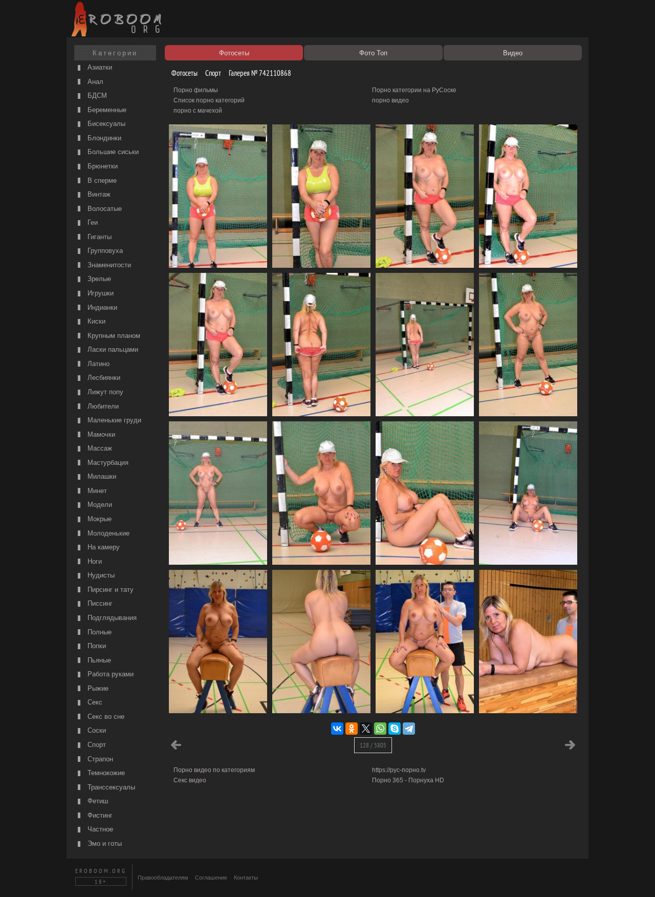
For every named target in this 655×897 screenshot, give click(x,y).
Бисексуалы (105, 123)
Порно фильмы (195, 90)
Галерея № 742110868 (259, 73)
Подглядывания (111, 618)
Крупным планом (112, 335)
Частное (99, 829)
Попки (95, 646)
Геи (91, 222)
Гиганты (98, 237)
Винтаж (98, 194)
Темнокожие (105, 773)
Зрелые (98, 279)
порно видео (390, 100)
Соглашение (211, 877)
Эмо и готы (103, 843)
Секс (93, 702)
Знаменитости (108, 265)
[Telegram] (409, 728)
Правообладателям (163, 877)
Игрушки (99, 293)
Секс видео (189, 780)
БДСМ (96, 95)
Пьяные (98, 660)
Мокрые (98, 519)
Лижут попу (104, 392)
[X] (366, 728)
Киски (95, 321)
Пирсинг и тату (109, 589)
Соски (95, 730)
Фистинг (99, 815)
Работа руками (109, 674)
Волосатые (103, 208)
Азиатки (98, 67)
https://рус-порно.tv (399, 770)
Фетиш (96, 801)
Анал (94, 82)
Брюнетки (101, 166)
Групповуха (104, 250)
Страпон (99, 759)
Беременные (105, 110)
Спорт (95, 745)
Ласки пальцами (111, 349)
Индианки (101, 307)
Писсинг (99, 603)
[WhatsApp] (380, 728)
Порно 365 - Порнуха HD (408, 780)
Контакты (246, 877)
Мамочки (100, 434)
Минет (96, 491)
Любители (102, 406)
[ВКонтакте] (337, 728)
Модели (98, 504)
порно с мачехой (197, 110)
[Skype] (394, 728)
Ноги (93, 561)
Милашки (100, 476)
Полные (98, 632)
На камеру (102, 547)
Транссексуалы (110, 787)
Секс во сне (104, 716)
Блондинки (103, 138)
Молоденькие (107, 533)
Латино (97, 364)
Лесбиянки (102, 377)
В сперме (101, 180)
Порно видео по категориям (214, 770)
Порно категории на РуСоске (414, 90)
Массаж (98, 448)
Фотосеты (184, 73)
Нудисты (100, 575)
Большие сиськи (112, 152)
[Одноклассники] (351, 728)
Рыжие (96, 688)
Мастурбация (106, 462)
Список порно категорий (209, 100)
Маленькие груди (113, 420)
